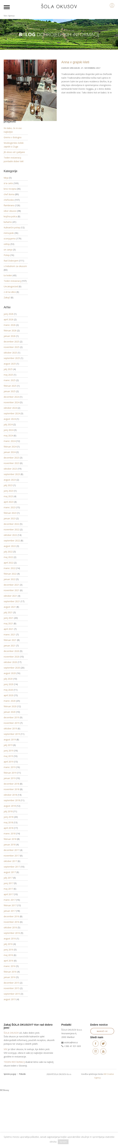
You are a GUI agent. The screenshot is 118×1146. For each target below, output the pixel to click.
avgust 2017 (10, 872)
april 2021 (8, 629)
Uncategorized (11, 286)
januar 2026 (10, 336)
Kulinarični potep (12, 227)
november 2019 (11, 722)
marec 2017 (10, 899)
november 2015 (11, 988)
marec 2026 (10, 325)
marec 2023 (10, 507)
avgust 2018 (10, 805)
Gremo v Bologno (13, 137)
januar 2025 (10, 391)
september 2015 (12, 993)
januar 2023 (10, 518)
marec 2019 (10, 767)
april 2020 (8, 695)
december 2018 (11, 783)
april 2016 (8, 960)
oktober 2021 (10, 595)
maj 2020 (8, 689)
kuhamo (8, 221)
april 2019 (8, 761)
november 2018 (11, 789)
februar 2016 (10, 971)
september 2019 (12, 734)
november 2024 (11, 402)
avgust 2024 (10, 418)
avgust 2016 (10, 938)
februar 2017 (10, 905)
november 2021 (11, 590)
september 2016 (12, 933)
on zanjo (8, 249)
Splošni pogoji (10, 1074)
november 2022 (11, 529)
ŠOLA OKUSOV (11, 1032)
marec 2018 (10, 833)
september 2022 (12, 540)
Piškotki (22, 1074)
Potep (7, 255)
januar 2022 (10, 579)
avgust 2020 (10, 673)
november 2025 (11, 347)
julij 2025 (8, 369)
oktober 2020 (10, 662)
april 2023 (8, 501)
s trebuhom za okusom (15, 266)
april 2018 (8, 827)
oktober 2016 (10, 927)
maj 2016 (8, 955)
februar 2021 (10, 640)
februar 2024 (10, 446)
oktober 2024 (10, 407)
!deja (6, 177)
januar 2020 (10, 711)
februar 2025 (10, 385)
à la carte (8, 183)
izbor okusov (10, 210)
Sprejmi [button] (63, 1141)
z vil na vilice (10, 291)
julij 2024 (8, 424)
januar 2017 (10, 910)
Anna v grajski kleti (75, 62)
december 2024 (11, 396)
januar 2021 (10, 645)
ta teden (8, 275)
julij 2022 (8, 551)
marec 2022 (10, 568)
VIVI (5, 1049)
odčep (7, 244)
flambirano (9, 205)
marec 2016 (10, 966)
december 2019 (11, 717)
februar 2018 (10, 839)
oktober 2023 (10, 468)
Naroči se (102, 1031)
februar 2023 (10, 512)
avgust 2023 (10, 479)
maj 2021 (8, 623)
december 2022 (11, 523)
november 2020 (11, 656)
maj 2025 (8, 374)
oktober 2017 (10, 861)
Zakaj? (7, 297)
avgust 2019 (10, 739)
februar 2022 (10, 573)
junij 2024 (8, 430)
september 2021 (12, 601)
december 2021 (11, 584)
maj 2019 (8, 756)
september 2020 (12, 667)
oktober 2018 (10, 794)
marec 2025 (10, 380)
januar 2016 (10, 977)
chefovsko (9, 199)
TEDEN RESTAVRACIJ (14, 1061)
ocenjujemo (10, 238)
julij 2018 (8, 811)
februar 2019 (10, 772)
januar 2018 (10, 844)
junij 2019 (8, 750)
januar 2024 (10, 452)
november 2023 (11, 463)
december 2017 (11, 850)
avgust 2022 (10, 546)
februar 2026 (10, 330)
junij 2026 (8, 313)
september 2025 (12, 358)
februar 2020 (10, 706)
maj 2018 (8, 822)
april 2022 (8, 562)
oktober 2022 (10, 535)
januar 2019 (10, 778)
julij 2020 (8, 678)
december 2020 (11, 651)
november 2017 (11, 855)
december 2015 (11, 982)
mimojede (9, 233)
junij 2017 (8, 883)
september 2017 (12, 866)
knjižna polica (10, 216)
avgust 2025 (10, 363)
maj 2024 (8, 435)
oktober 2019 (10, 728)
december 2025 (11, 341)
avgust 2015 (10, 999)
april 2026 (8, 319)
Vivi (5, 15)
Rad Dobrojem (11, 260)
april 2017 (8, 894)
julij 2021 (8, 612)
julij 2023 (8, 485)
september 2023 (12, 474)
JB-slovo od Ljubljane (14, 152)
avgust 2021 (10, 606)
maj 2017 (8, 888)
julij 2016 (8, 944)
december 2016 (11, 916)
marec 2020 (10, 700)
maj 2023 (8, 496)
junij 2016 (8, 949)
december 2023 (11, 457)
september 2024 (12, 413)
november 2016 (11, 921)
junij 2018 (8, 816)
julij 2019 (8, 745)
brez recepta (10, 188)
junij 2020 (8, 684)
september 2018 (12, 800)
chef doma (9, 194)
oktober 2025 (10, 352)
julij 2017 (8, 877)
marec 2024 (10, 441)
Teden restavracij (12, 280)
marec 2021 (10, 634)
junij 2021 (8, 617)
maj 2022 (8, 557)
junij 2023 (8, 490)
